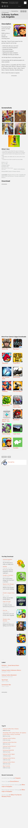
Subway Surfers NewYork (9, 742)
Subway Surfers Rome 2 (9, 746)
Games (4, 456)
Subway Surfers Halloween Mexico (11, 670)
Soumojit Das (14, 11)
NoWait (5, 566)
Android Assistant (7, 559)
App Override (6, 766)
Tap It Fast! (5, 680)
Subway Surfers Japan (9, 754)
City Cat (5, 610)
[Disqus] (14, 488)
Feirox (5, 3)
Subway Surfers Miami (9, 762)
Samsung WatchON (8, 750)
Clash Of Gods (6, 601)
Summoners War (6, 684)
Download (6, 181)
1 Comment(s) (5, 12)
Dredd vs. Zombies (8, 575)
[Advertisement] (14, 90)
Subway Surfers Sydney (9, 738)
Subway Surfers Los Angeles (21, 11)
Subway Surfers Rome (9, 758)
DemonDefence (14, 781)
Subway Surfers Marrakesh (9, 675)
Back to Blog (23, 11)
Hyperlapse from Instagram (25, 11)
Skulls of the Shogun (8, 584)
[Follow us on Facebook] (2, 6)
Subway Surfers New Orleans (11, 728)
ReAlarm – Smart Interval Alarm (10, 665)
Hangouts (18, 778)
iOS (9, 456)
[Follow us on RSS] (5, 6)
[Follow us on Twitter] (7, 6)
